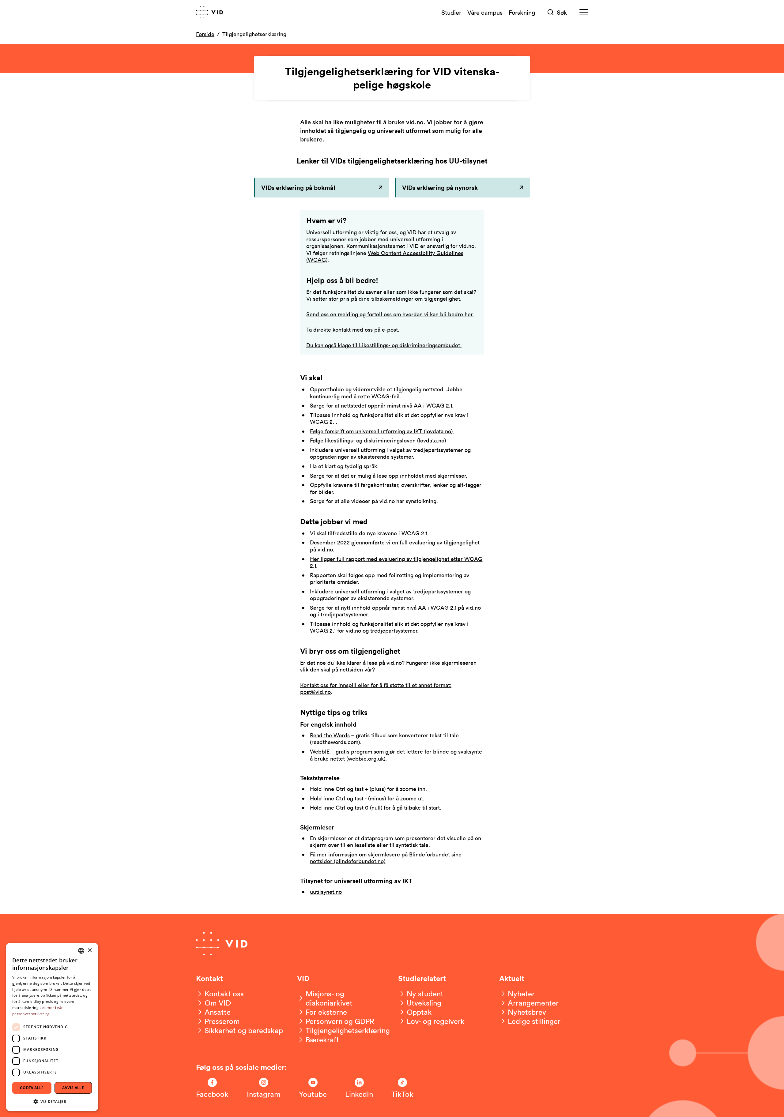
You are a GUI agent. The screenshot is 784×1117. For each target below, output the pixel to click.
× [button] (89, 950)
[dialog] (52, 1027)
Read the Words (330, 735)
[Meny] (583, 12)
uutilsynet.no (326, 891)
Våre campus (485, 12)
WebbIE (320, 751)
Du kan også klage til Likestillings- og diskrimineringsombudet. (384, 345)
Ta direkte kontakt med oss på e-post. (352, 329)
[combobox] (81, 951)
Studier (451, 12)
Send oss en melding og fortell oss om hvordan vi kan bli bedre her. (390, 314)
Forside (205, 34)
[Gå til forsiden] (209, 12)
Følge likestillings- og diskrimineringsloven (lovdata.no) (378, 440)
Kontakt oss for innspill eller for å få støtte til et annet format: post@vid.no (375, 688)
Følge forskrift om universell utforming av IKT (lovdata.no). (382, 431)
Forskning (522, 12)
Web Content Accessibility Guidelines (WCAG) (384, 256)
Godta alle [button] (32, 1087)
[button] (52, 1101)
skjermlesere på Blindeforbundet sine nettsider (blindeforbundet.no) (386, 858)
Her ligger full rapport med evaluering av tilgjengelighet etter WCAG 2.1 (396, 562)
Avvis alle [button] (73, 1087)
